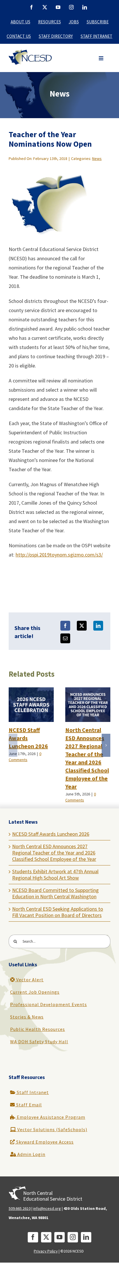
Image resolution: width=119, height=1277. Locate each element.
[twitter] (46, 1237)
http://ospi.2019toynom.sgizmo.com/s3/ (59, 554)
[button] (101, 58)
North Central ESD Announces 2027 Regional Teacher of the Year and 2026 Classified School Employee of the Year (54, 852)
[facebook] (33, 1237)
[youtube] (59, 1237)
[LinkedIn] (98, 625)
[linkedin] (86, 1237)
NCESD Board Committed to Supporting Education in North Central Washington (55, 893)
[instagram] (73, 1237)
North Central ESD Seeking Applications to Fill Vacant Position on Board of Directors (57, 912)
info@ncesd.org (47, 1208)
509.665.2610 (20, 1208)
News (97, 158)
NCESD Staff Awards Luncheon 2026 (50, 834)
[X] (81, 625)
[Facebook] (65, 625)
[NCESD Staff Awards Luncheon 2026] (31, 690)
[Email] (65, 638)
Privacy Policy (46, 1251)
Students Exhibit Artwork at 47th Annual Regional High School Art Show (55, 874)
